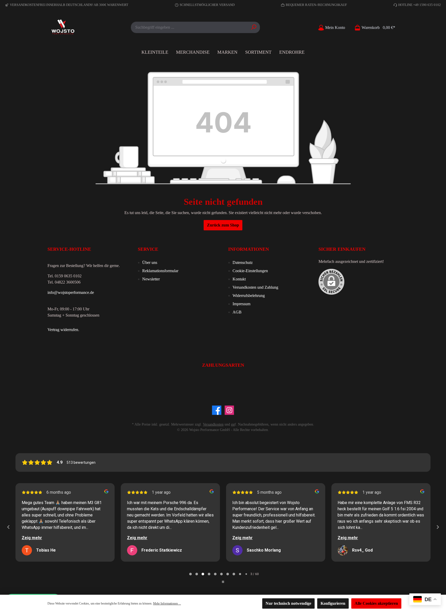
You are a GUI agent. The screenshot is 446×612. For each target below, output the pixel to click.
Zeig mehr (32, 537)
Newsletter (151, 279)
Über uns (149, 262)
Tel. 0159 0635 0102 (64, 276)
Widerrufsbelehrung (249, 295)
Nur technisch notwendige (288, 603)
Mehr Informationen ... (167, 603)
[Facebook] (216, 410)
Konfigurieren (333, 603)
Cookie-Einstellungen (250, 271)
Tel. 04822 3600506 (64, 282)
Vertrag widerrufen (62, 329)
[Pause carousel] (223, 581)
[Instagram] (229, 410)
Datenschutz (243, 262)
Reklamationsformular (160, 271)
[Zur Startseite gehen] (62, 27)
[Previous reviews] (8, 527)
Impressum (241, 304)
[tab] (190, 574)
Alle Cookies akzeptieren (376, 603)
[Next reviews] (437, 527)
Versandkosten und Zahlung (255, 287)
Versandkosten (213, 424)
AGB (237, 312)
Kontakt (239, 279)
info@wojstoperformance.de (70, 292)
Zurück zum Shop (223, 225)
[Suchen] (254, 27)
